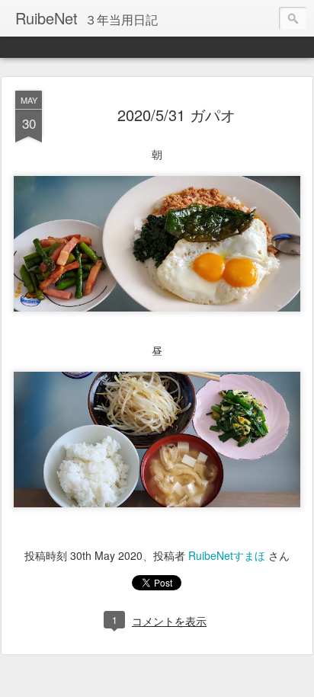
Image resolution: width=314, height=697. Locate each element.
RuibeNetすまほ (226, 555)
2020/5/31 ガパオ (176, 115)
